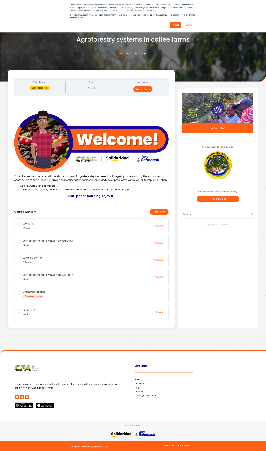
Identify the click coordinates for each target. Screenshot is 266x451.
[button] (217, 215)
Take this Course (143, 89)
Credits (186, 214)
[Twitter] (22, 397)
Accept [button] (176, 24)
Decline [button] (189, 24)
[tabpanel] (91, 151)
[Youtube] (27, 397)
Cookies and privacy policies (177, 445)
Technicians (140, 53)
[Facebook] (17, 397)
